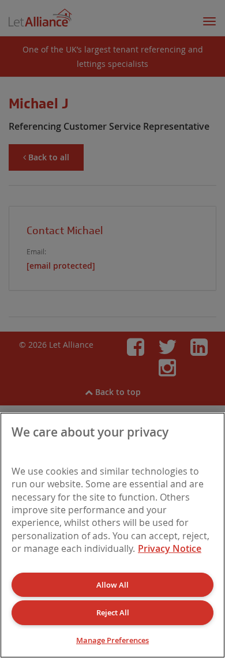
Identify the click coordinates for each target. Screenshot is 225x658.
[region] (112, 535)
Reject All (112, 612)
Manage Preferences (112, 640)
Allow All (112, 585)
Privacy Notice (169, 548)
